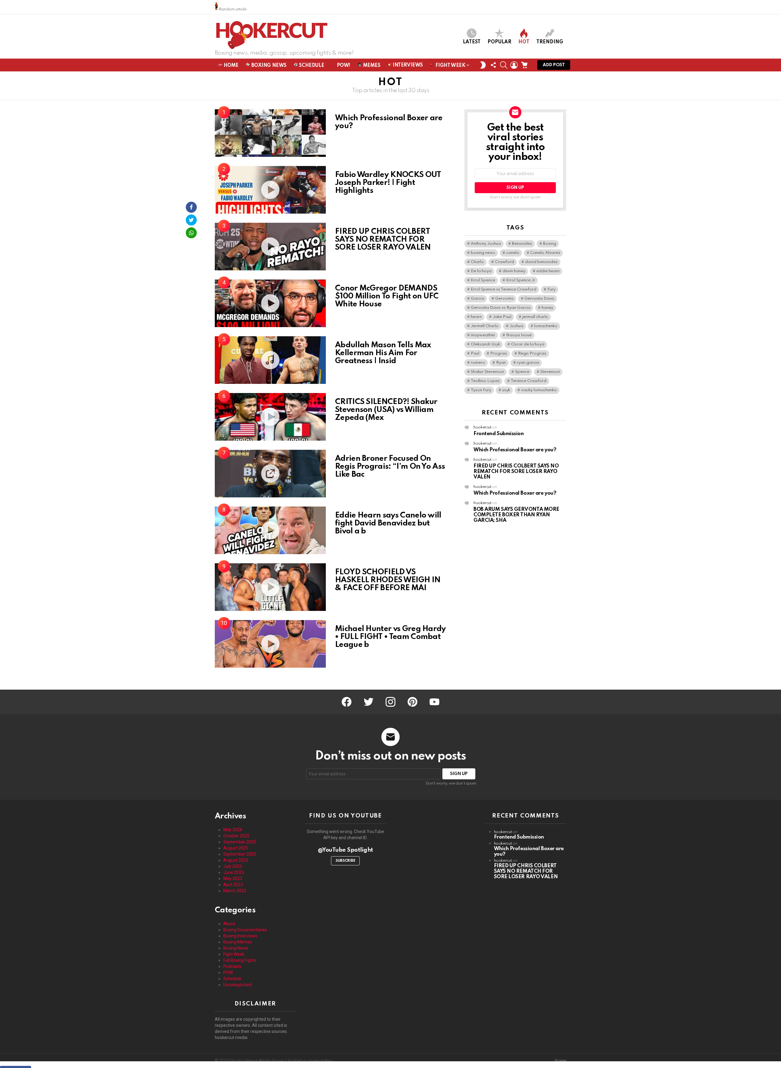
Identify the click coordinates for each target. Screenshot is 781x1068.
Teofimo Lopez (485, 381)
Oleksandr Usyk (485, 344)
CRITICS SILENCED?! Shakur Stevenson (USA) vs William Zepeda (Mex (386, 410)
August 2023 (235, 860)
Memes (371, 65)
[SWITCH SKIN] (483, 65)
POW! (343, 65)
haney (547, 308)
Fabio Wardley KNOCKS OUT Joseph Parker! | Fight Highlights (388, 183)
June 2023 (233, 872)
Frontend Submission (498, 433)
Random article (232, 9)
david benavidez (541, 262)
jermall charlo (535, 317)
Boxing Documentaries (245, 929)
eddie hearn (548, 271)
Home (560, 1061)
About (229, 923)
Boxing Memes (237, 942)
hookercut (482, 427)
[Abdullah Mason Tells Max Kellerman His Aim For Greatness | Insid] (270, 360)
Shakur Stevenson (487, 372)
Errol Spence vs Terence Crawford (503, 289)
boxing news (483, 253)
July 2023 (232, 866)
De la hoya (481, 271)
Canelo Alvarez (545, 253)
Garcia (477, 299)
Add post (554, 65)
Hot (523, 42)
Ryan (501, 363)
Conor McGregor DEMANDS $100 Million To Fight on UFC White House (387, 296)
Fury (551, 289)
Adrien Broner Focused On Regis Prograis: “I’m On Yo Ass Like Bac (390, 466)
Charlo (477, 262)
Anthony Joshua (486, 244)
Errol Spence (483, 280)
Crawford (504, 262)
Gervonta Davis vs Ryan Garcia (501, 308)
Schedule (311, 65)
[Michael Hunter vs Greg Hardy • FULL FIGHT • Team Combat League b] (270, 644)
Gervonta (504, 299)
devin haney (513, 271)
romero (478, 363)
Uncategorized (237, 984)
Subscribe (345, 861)
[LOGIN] (514, 65)
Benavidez (522, 244)
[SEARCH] (503, 65)
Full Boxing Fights (239, 960)
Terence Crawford (528, 381)
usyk (506, 390)
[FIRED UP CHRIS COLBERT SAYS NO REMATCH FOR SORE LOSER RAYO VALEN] (270, 246)
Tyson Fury (481, 390)
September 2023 (239, 854)
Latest (471, 42)
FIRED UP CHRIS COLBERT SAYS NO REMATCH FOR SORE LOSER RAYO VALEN (383, 239)
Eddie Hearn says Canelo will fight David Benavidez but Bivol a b (388, 523)
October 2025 (236, 835)
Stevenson (550, 372)
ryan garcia (528, 363)
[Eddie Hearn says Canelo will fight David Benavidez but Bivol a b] (270, 530)
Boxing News (268, 65)
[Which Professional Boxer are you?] (270, 133)
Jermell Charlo (484, 326)
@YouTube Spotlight (345, 850)
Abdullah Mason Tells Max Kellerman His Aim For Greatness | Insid (383, 353)
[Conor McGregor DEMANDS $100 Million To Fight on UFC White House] (270, 303)
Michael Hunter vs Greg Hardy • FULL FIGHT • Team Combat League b (390, 637)
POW (228, 972)
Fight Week (449, 65)
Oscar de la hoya (527, 344)
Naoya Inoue (519, 335)
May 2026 (232, 829)
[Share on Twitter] (191, 220)
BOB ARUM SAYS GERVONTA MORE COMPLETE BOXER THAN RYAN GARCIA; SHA (516, 515)
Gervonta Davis (539, 299)
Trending (549, 42)
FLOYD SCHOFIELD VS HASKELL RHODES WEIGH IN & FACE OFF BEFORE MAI (387, 580)
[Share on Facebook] (191, 207)
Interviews (407, 65)
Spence (522, 372)
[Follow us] (493, 65)
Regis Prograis (532, 353)
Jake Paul (502, 317)
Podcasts (232, 966)
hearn (476, 317)
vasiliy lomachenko (539, 390)
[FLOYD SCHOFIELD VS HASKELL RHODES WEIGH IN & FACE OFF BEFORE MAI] (270, 587)
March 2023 (234, 890)
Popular (499, 42)
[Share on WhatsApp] (191, 232)
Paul (475, 353)
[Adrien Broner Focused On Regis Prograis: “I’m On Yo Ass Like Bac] (270, 473)
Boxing (549, 244)
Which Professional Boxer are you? (389, 122)
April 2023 (233, 884)
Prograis (498, 353)
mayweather (483, 335)
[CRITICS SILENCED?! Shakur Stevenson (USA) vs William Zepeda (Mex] (270, 417)
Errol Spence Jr (520, 280)
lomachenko (545, 326)
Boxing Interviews (240, 935)
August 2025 (235, 848)
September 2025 (239, 841)
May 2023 (232, 878)
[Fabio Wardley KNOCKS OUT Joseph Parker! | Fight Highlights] (270, 190)
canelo (512, 253)
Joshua (516, 326)
